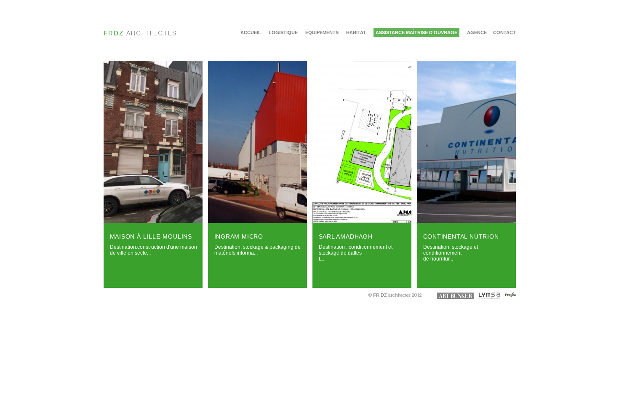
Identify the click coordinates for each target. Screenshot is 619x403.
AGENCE (477, 32)
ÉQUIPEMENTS (322, 32)
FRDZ (140, 33)
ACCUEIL (250, 32)
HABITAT (356, 32)
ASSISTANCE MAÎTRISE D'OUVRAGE (416, 32)
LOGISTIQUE (283, 32)
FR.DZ (380, 295)
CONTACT (504, 32)
